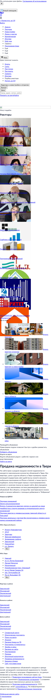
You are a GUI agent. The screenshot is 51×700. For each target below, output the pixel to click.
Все (7, 549)
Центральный (5, 596)
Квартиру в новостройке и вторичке (15, 85)
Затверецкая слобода (13, 539)
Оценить (8, 73)
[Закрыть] (1, 3)
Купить (7, 64)
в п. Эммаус (9, 546)
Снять (7, 66)
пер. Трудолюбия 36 (12, 572)
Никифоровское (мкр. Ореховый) (17, 568)
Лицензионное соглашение (28, 679)
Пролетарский (5, 593)
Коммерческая (10, 36)
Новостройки (10, 32)
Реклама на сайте (11, 649)
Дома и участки (11, 34)
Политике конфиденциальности (24, 684)
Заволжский (9, 541)
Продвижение (10, 651)
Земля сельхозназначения (10, 503)
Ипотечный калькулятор (14, 656)
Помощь (8, 654)
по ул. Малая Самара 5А (14, 570)
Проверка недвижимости (14, 659)
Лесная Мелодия (11, 563)
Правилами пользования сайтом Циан (27, 677)
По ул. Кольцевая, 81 (13, 575)
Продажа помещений (8, 501)
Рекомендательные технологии (29, 689)
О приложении (6, 696)
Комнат (4, 87)
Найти (16, 95)
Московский (4, 591)
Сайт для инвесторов (13, 663)
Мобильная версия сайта (9, 694)
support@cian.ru (21, 686)
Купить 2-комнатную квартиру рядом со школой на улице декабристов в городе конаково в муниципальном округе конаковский (22, 508)
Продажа (8, 29)
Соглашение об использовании (34, 1)
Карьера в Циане (11, 661)
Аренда (7, 27)
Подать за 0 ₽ (10, 81)
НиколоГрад (9, 544)
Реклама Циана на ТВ (13, 642)
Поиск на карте (10, 637)
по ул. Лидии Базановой (14, 560)
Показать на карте (7, 95)
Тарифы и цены (10, 647)
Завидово (8, 534)
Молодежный (10, 565)
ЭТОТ (7, 532)
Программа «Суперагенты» (15, 644)
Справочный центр (12, 632)
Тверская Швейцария (13, 537)
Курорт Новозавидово (13, 529)
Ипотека (8, 39)
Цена (3, 90)
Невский (8, 558)
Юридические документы (15, 635)
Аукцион (8, 640)
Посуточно (9, 69)
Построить (9, 71)
